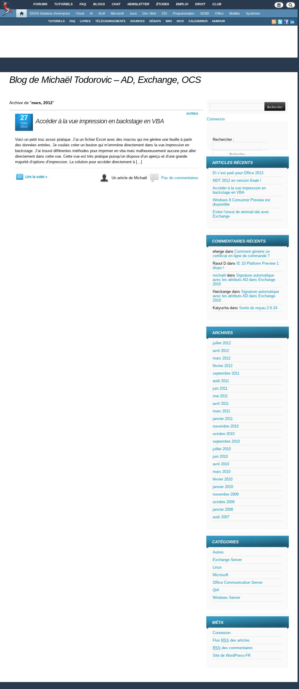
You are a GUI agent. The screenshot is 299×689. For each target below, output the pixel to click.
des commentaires (233, 648)
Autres (192, 113)
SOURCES (137, 21)
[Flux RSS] (274, 21)
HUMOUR (218, 21)
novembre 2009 (226, 494)
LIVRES (85, 21)
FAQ (72, 21)
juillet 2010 (222, 449)
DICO (180, 21)
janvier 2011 (223, 418)
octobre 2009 (223, 502)
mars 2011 (221, 411)
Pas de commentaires (179, 178)
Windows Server (226, 597)
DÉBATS (155, 21)
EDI (164, 13)
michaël (219, 275)
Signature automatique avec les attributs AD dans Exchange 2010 (244, 279)
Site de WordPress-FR (231, 655)
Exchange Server (227, 560)
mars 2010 (221, 471)
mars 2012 (221, 358)
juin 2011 (220, 388)
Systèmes (253, 13)
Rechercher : (223, 139)
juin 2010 (220, 456)
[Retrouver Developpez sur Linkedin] (292, 21)
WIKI (169, 21)
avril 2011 (221, 403)
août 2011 (221, 381)
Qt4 (216, 590)
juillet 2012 (222, 343)
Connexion (216, 119)
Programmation (183, 13)
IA (91, 13)
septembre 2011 (226, 373)
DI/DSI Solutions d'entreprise (50, 13)
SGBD (204, 13)
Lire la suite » (36, 177)
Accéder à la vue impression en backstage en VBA (99, 121)
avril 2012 (221, 350)
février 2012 (222, 366)
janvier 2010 (223, 487)
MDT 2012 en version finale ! (237, 180)
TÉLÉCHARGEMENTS (110, 21)
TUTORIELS (56, 21)
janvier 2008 (223, 509)
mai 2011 (220, 396)
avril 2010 (221, 464)
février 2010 (222, 479)
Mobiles (234, 13)
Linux (217, 567)
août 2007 (221, 517)
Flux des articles (231, 640)
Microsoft (117, 13)
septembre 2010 (226, 441)
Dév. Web (149, 13)
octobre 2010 (223, 434)
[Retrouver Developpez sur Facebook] (286, 21)
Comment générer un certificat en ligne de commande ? (241, 253)
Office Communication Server (237, 582)
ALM (102, 13)
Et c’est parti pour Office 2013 (238, 173)
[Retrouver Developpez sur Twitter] (280, 21)
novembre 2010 (226, 426)
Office (219, 13)
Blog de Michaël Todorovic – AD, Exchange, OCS (105, 79)
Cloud (80, 13)
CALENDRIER (198, 21)
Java (133, 13)
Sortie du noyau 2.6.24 (258, 308)
